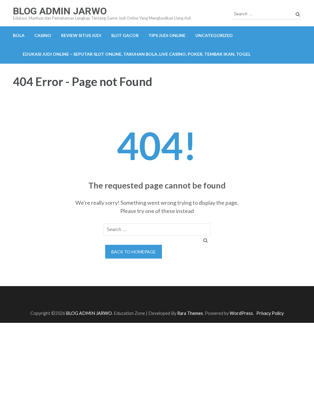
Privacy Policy (270, 313)
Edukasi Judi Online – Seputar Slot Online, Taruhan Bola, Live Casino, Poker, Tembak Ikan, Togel (137, 54)
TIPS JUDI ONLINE (167, 35)
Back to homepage (133, 251)
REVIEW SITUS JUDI (81, 35)
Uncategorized (214, 35)
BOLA (19, 35)
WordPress (241, 313)
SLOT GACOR (125, 35)
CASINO (42, 35)
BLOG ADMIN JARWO (60, 11)
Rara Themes (190, 313)
